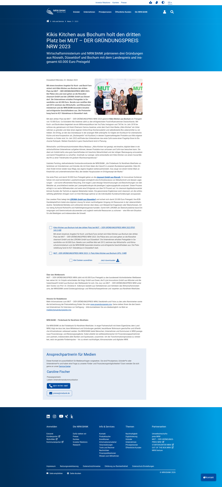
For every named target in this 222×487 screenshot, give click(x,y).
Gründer (76, 12)
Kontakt (102, 434)
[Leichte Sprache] (150, 2)
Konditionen (104, 439)
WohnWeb (50, 439)
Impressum (51, 466)
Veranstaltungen (106, 445)
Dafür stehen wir (79, 434)
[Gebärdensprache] (156, 2)
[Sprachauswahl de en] (169, 2)
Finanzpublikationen (107, 453)
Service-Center (64, 366)
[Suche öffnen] (172, 12)
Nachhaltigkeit (131, 434)
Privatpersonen (105, 12)
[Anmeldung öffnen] (164, 12)
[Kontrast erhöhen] (163, 2)
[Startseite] (48, 21)
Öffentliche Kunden (123, 12)
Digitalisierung (131, 436)
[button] (208, 477)
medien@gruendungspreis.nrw (58, 310)
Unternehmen (89, 12)
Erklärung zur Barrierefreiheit (116, 466)
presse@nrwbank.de (61, 394)
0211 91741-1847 (61, 386)
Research (76, 445)
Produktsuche (104, 436)
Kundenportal (51, 436)
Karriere (116, 3)
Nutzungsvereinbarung (69, 466)
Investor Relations (103, 3)
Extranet (49, 434)
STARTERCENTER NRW (161, 445)
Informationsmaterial (107, 442)
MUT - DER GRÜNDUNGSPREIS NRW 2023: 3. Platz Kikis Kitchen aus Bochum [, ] (89, 253)
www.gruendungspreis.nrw (101, 304)
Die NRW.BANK (141, 12)
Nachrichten (104, 450)
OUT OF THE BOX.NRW (161, 448)
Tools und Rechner (106, 448)
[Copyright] (140, 112)
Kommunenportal (53, 442)
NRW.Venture (157, 450)
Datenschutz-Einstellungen (143, 466)
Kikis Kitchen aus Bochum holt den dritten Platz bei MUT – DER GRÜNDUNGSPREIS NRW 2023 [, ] (94, 228)
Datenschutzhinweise (91, 466)
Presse (123, 3)
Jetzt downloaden (108, 260)
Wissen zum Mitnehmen (109, 456)
